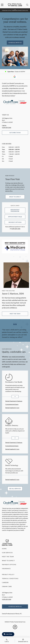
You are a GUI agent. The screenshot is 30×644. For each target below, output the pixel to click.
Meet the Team (15, 313)
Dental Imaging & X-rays (12, 407)
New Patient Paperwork (15, 210)
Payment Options (15, 222)
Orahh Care (7, 586)
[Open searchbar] (27, 5)
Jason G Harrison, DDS (13, 293)
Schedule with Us (15, 42)
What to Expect (15, 197)
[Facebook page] (15, 627)
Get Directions (15, 132)
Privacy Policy (8, 574)
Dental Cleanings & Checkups (13, 401)
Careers (5, 582)
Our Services (7, 552)
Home (4, 548)
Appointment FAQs (15, 216)
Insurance (6, 568)
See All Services (15, 488)
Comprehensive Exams (11, 404)
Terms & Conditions (10, 578)
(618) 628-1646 (6, 127)
